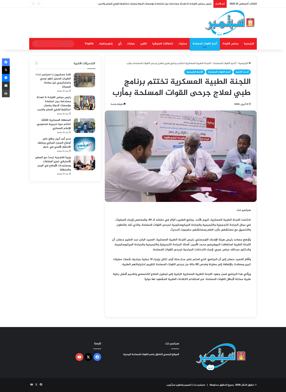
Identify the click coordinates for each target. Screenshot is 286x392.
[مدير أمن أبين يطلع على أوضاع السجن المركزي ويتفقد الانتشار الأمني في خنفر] (84, 144)
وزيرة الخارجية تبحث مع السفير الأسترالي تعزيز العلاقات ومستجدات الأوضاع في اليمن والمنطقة (53, 163)
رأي (120, 43)
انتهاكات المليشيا (162, 43)
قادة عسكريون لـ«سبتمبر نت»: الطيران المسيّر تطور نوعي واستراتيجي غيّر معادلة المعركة (53, 80)
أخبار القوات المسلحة (204, 43)
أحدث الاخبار (242, 72)
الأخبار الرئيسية (194, 72)
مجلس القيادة (230, 43)
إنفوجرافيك (106, 43)
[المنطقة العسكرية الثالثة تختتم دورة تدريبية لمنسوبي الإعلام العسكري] (84, 125)
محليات (183, 43)
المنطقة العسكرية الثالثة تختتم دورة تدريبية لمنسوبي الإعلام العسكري (54, 124)
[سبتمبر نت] (230, 23)
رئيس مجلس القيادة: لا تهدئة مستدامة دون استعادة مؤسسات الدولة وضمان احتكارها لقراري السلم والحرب (154, 4)
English (89, 43)
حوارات (131, 43)
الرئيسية (249, 43)
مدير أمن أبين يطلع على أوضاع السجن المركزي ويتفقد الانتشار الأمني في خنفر (54, 143)
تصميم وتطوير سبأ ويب (178, 385)
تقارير (143, 43)
